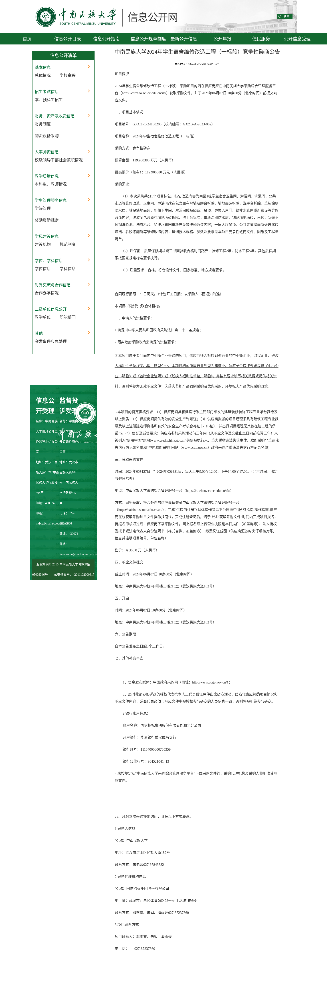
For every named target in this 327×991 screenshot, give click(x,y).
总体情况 (43, 75)
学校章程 (68, 75)
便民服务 (261, 38)
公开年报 (222, 38)
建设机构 (43, 244)
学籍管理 (43, 208)
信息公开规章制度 (148, 38)
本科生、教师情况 (51, 184)
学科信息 (68, 269)
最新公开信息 (183, 38)
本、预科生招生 (49, 100)
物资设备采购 (47, 136)
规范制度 (68, 244)
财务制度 (43, 124)
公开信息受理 (297, 38)
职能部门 (68, 317)
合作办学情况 (47, 293)
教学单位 (43, 317)
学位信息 (43, 269)
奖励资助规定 (47, 220)
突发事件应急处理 (51, 341)
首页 (27, 38)
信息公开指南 (106, 38)
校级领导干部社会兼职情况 (59, 160)
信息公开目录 (67, 38)
